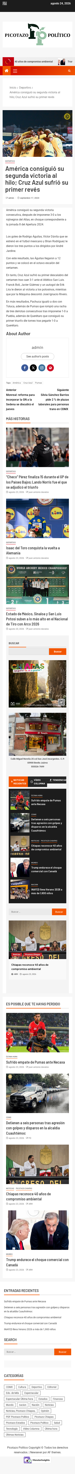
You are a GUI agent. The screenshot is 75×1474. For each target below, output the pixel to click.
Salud (57, 1422)
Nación (35, 1404)
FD (30, 1138)
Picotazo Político (39, 1422)
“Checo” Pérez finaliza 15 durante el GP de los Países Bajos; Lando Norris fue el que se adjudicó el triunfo (37, 481)
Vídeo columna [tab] (39, 781)
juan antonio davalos (39, 492)
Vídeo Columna (31, 1428)
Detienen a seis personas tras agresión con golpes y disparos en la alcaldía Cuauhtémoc (46, 825)
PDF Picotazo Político (17, 1416)
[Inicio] (7, 71)
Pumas (38, 382)
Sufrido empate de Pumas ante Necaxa (35, 1062)
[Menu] (14, 70)
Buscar (14, 643)
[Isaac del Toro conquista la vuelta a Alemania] (37, 518)
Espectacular (31, 1393)
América (17, 382)
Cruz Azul (27, 382)
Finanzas (58, 1399)
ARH (31, 1204)
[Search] (69, 71)
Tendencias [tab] (59, 779)
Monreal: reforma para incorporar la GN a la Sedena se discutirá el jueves (20, 399)
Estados (43, 1399)
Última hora (37, 795)
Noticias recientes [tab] (19, 781)
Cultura (22, 1387)
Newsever (36, 1452)
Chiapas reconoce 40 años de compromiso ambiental (46, 847)
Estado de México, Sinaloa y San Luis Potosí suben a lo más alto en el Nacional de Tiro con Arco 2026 (37, 618)
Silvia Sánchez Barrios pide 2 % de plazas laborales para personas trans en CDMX (53, 399)
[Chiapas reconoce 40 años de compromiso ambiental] (19, 845)
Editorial (51, 1387)
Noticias (35, 841)
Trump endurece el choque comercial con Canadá (46, 869)
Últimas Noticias (15, 1434)
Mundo (34, 863)
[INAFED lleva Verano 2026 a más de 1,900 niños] (19, 889)
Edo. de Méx (12, 1393)
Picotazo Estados (15, 1422)
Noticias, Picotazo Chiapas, (20, 1410)
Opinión (45, 1410)
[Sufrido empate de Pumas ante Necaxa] (19, 800)
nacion (34, 885)
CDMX (33, 814)
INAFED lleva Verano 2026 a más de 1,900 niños (46, 891)
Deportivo (10, 161)
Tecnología (12, 1428)
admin (11, 198)
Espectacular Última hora (19, 1399)
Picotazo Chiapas (49, 841)
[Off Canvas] (5, 3)
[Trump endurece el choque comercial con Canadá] (19, 867)
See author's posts (37, 356)
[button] (14, 70)
